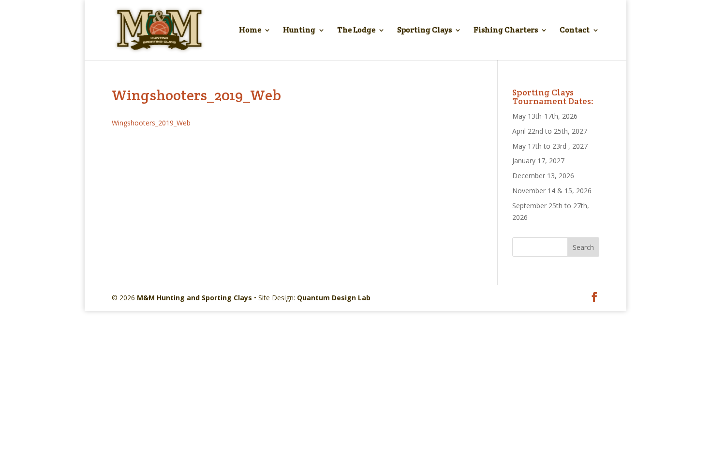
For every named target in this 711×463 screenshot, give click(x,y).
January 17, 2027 (538, 160)
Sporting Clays (424, 31)
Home (250, 31)
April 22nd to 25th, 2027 (549, 131)
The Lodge (356, 31)
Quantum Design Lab (333, 297)
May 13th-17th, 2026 (545, 116)
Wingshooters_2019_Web (151, 122)
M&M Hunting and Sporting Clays (194, 297)
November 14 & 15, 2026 (552, 190)
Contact (575, 31)
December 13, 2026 (543, 175)
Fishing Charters (506, 31)
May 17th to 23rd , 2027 (550, 146)
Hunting (299, 31)
